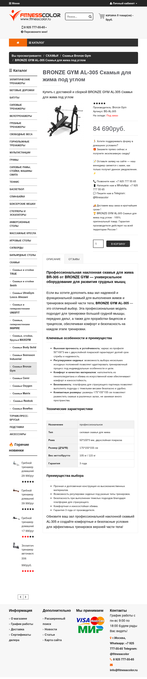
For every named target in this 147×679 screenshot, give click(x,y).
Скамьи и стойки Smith (22, 283)
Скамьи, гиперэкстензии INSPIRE (20, 324)
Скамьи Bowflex (23, 408)
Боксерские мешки (22, 203)
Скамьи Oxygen (22, 385)
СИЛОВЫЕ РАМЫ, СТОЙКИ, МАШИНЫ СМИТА (21, 170)
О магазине (19, 618)
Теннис (14, 181)
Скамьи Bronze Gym (20, 368)
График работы (22, 624)
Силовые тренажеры (17, 106)
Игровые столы (20, 240)
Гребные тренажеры (17, 124)
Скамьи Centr (21, 378)
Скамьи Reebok (23, 400)
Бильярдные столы (23, 255)
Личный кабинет (123, 3)
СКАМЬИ (15, 262)
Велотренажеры (21, 116)
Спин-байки (17, 196)
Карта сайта (53, 640)
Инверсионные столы (20, 223)
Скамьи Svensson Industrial (22, 357)
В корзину (118, 244)
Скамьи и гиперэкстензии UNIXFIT (20, 308)
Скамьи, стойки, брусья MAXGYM (21, 337)
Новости (51, 629)
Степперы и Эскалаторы (18, 213)
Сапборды (16, 247)
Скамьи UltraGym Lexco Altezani (22, 295)
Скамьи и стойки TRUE (22, 271)
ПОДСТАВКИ (17, 427)
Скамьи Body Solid (24, 347)
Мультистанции (20, 152)
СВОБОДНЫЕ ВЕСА (21, 134)
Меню (15, 3)
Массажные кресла (23, 233)
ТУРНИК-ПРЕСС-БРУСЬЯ (19, 417)
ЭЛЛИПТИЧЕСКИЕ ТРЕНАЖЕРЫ (20, 81)
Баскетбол (17, 189)
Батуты (14, 97)
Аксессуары (18, 434)
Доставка (17, 629)
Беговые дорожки (22, 90)
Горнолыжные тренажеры (19, 143)
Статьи (50, 634)
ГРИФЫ (14, 159)
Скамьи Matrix (21, 393)
